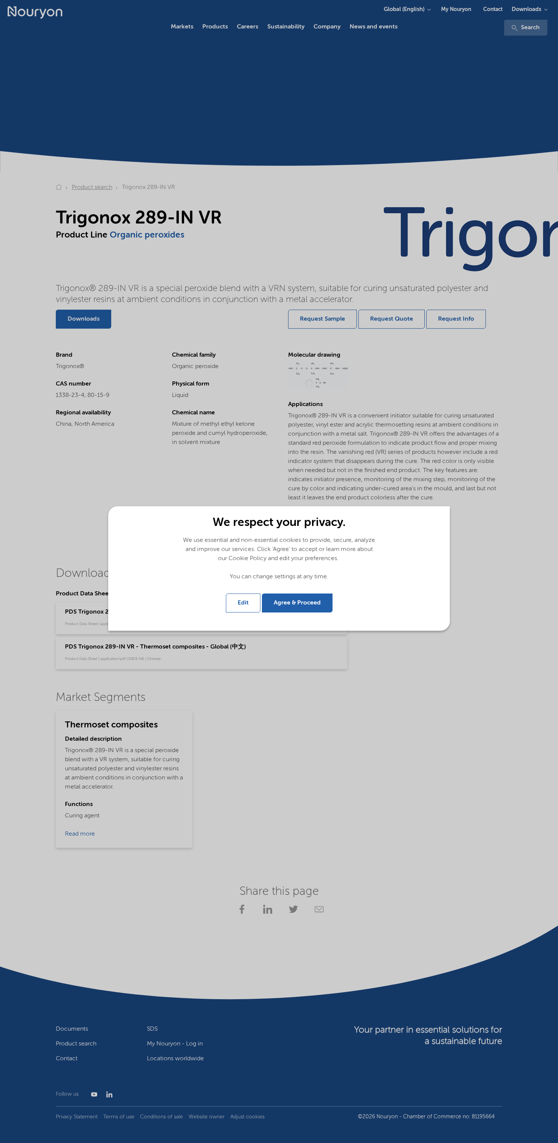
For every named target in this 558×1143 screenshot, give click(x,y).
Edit (243, 603)
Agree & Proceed (297, 603)
